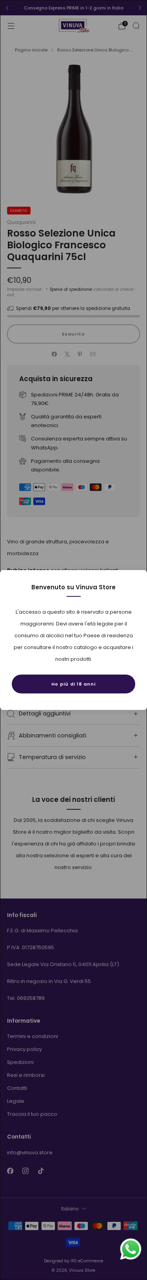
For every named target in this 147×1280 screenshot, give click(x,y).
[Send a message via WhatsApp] (130, 1249)
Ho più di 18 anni (73, 684)
